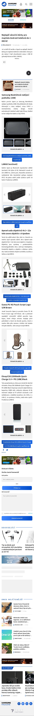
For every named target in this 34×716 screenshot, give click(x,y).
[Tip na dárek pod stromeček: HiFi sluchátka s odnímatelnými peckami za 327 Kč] (12, 537)
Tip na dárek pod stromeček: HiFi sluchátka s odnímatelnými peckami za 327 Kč (12, 548)
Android (4, 452)
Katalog (23, 20)
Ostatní (18, 89)
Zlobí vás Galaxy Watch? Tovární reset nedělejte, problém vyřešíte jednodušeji (22, 647)
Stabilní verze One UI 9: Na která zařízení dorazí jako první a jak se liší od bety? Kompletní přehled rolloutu (22, 633)
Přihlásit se (17, 488)
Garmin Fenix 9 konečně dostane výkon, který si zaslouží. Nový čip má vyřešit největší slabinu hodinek (23, 606)
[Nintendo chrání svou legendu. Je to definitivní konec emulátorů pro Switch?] (7, 621)
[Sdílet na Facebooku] (3, 450)
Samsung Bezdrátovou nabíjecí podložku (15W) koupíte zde (17, 158)
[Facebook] (18, 703)
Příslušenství (7, 45)
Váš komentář (5, 492)
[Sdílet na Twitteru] (7, 450)
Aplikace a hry (19, 625)
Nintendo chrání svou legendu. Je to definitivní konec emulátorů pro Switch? (22, 620)
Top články (18, 611)
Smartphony (18, 638)
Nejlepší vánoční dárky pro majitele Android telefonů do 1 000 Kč (16, 38)
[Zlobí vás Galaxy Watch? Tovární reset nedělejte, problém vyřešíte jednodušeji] (7, 648)
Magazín (11, 20)
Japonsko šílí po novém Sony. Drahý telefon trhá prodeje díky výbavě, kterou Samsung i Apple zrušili (11, 689)
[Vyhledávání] (26, 4)
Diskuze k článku (8, 469)
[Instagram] (26, 703)
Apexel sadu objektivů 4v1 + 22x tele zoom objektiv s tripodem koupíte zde (17, 298)
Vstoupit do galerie (16, 149)
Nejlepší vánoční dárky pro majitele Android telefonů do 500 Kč (22, 84)
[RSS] (30, 703)
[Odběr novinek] (21, 4)
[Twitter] (22, 703)
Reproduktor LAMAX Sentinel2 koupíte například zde (17, 224)
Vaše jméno (5, 475)
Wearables (18, 652)
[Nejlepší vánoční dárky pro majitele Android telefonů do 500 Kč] (8, 86)
